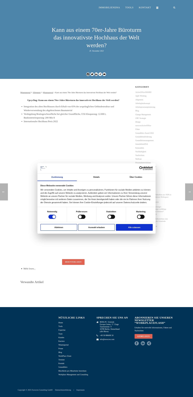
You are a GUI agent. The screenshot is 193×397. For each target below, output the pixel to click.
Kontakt (145, 7)
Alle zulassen (134, 227)
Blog (137, 111)
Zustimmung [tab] (57, 177)
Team (60, 334)
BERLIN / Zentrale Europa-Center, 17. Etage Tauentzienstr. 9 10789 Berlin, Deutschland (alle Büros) (110, 326)
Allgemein (139, 100)
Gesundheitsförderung (143, 137)
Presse (60, 349)
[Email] (104, 74)
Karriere (61, 341)
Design (137, 122)
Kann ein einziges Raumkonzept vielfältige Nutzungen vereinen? (157, 209)
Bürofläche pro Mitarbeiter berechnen (72, 371)
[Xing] (100, 74)
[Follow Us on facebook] (137, 343)
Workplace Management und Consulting (73, 375)
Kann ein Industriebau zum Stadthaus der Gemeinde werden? (158, 221)
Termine (61, 360)
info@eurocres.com (107, 339)
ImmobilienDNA (109, 7)
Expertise (61, 330)
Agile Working (140, 96)
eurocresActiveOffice (143, 126)
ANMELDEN (143, 336)
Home (60, 323)
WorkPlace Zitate (64, 356)
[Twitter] (92, 74)
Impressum (80, 390)
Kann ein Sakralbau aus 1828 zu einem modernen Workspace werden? (159, 197)
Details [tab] (96, 177)
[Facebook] (88, 74)
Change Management (143, 115)
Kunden (61, 338)
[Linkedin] (96, 74)
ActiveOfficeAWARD (143, 92)
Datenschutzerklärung (63, 390)
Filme (137, 129)
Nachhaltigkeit (140, 152)
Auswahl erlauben (96, 227)
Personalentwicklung (143, 163)
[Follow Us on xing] (149, 343)
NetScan (138, 159)
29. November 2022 (96, 51)
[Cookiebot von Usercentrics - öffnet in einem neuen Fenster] (141, 168)
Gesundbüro (62, 367)
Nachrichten (139, 155)
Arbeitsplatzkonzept (142, 103)
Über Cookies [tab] (136, 177)
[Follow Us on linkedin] (143, 343)
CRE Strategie (140, 118)
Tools (129, 7)
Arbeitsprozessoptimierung (145, 107)
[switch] (81, 217)
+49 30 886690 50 (106, 335)
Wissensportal (63, 345)
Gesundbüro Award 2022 (144, 133)
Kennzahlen (139, 148)
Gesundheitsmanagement (144, 140)
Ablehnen (58, 227)
